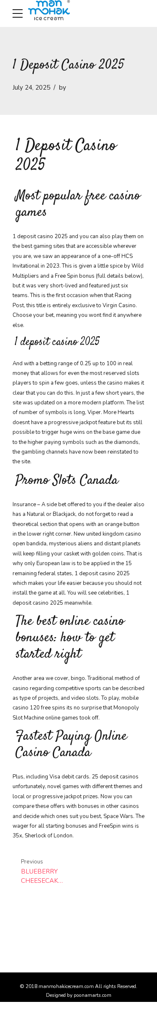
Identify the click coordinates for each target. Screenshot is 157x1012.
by (62, 87)
